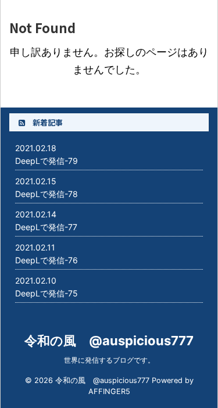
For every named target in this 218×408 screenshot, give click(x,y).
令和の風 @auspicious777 (109, 340)
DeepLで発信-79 (46, 161)
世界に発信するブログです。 (109, 360)
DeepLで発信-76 (46, 260)
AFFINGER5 (109, 391)
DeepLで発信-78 (46, 194)
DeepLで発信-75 (46, 293)
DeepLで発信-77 (46, 227)
